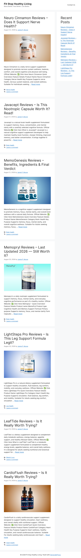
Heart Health (10, 543)
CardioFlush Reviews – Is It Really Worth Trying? (25, 475)
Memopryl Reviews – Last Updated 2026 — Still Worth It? (27, 251)
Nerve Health (10, 89)
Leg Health (9, 406)
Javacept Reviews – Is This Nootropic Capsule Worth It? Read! (27, 109)
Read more (35, 84)
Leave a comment (12, 92)
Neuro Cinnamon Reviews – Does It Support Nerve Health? (26, 22)
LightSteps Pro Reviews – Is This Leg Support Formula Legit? (26, 338)
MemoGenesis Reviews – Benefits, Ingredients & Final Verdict (26, 164)
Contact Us (71, 5)
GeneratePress (55, 555)
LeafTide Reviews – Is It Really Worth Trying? (23, 423)
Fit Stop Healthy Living (18, 3)
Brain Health (10, 145)
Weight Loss (10, 457)
